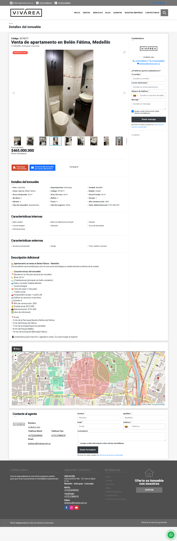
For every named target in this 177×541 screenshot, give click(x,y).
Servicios (98, 13)
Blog (107, 13)
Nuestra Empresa (134, 13)
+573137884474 (45, 3)
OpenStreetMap (159, 404)
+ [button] (15, 355)
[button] (124, 52)
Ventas (86, 13)
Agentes (117, 13)
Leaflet (144, 404)
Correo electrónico (140, 83)
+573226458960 (64, 3)
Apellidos (127, 413)
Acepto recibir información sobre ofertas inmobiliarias (102, 443)
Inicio (77, 13)
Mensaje (136, 100)
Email (80, 422)
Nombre (81, 413)
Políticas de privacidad (116, 499)
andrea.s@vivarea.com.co (149, 64)
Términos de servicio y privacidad (111, 455)
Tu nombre (136, 74)
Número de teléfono (140, 91)
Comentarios (82, 431)
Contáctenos (152, 13)
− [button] (15, 359)
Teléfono (127, 422)
